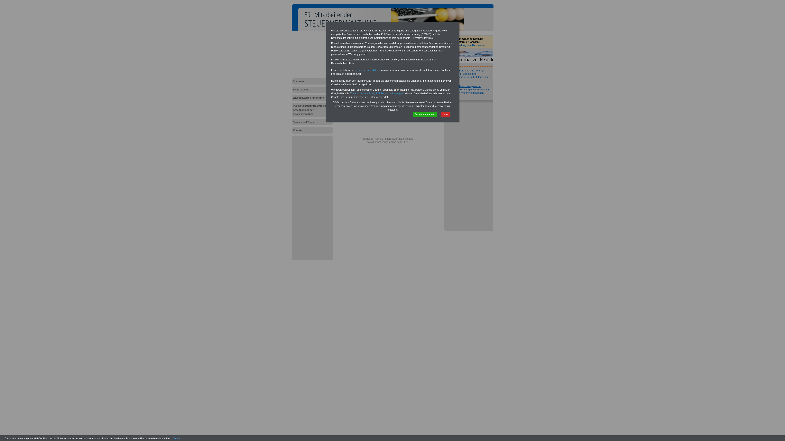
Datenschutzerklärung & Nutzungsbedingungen (377, 93)
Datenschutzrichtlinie (368, 70)
